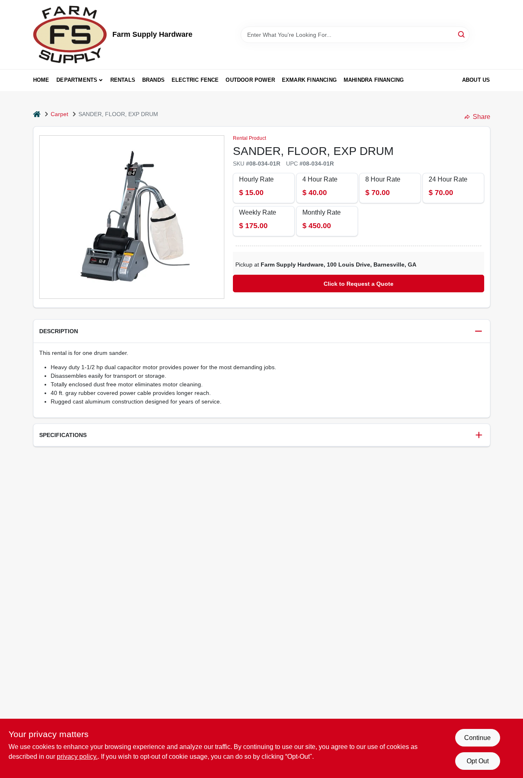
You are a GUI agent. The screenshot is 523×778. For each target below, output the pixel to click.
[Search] (462, 34)
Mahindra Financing (374, 80)
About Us (476, 80)
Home (41, 80)
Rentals (122, 80)
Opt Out (478, 761)
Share (481, 116)
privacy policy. (77, 756)
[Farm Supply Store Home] (70, 34)
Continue (477, 737)
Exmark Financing (309, 80)
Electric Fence (195, 80)
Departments (76, 80)
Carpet (59, 114)
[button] (262, 331)
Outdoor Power (250, 80)
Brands (153, 80)
